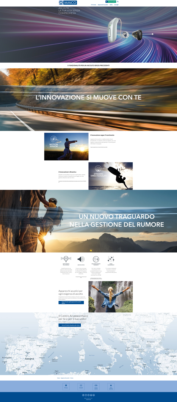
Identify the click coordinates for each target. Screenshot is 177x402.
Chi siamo (93, 4)
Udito (111, 4)
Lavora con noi (96, 388)
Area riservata (111, 388)
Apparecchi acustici (103, 4)
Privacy (66, 387)
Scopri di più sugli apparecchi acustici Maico (71, 302)
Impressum (88, 399)
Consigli (116, 4)
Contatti (81, 387)
